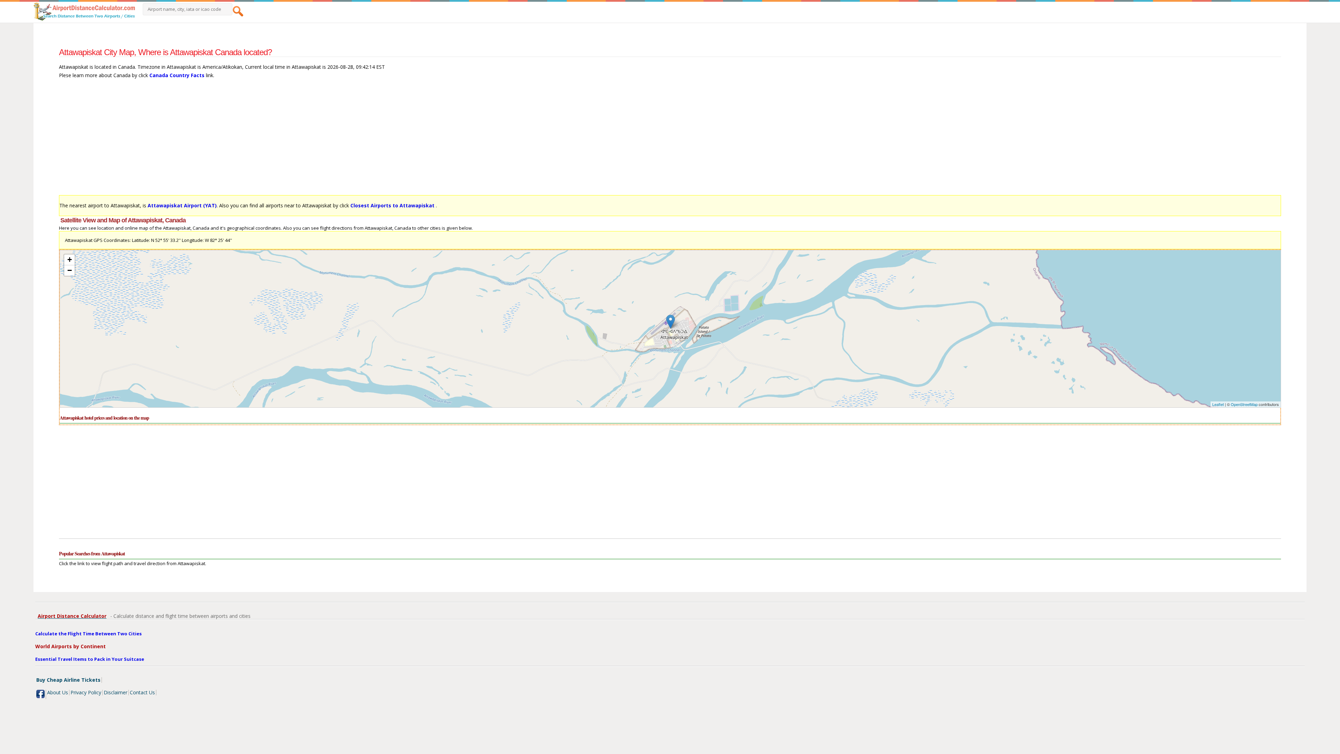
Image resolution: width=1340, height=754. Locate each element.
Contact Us (142, 692)
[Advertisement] (268, 140)
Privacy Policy (85, 692)
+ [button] (69, 259)
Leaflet (1218, 404)
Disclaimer (115, 692)
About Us (57, 692)
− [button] (69, 270)
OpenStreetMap (1244, 404)
